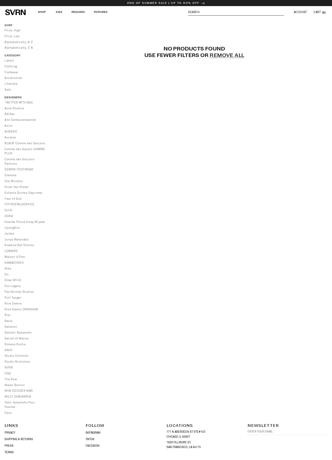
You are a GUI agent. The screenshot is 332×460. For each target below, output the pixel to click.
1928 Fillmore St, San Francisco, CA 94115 (183, 445)
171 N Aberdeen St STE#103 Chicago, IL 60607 (185, 434)
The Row (11, 379)
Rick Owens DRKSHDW (21, 309)
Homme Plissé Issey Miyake (25, 222)
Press (9, 445)
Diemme (10, 175)
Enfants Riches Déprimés (23, 193)
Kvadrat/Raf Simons (19, 245)
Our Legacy (13, 286)
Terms (9, 452)
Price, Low (12, 36)
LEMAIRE (11, 251)
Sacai (9, 321)
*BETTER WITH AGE (19, 102)
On (7, 274)
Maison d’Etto (15, 257)
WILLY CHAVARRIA (18, 396)
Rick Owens (13, 303)
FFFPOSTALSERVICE (20, 204)
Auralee (10, 137)
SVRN (9, 367)
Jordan (10, 233)
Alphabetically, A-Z (19, 42)
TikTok (90, 439)
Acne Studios (14, 108)
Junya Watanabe (16, 239)
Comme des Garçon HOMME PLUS (25, 151)
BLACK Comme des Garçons (25, 143)
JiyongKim (12, 227)
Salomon (11, 326)
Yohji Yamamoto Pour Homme (20, 405)
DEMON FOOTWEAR (19, 169)
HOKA (9, 216)
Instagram (93, 432)
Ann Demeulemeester (20, 119)
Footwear (11, 72)
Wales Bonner (15, 385)
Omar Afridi (13, 280)
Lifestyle (11, 83)
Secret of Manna (17, 338)
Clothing (11, 66)
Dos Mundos (14, 181)
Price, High (13, 30)
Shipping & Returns (19, 439)
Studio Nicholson (17, 361)
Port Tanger (13, 297)
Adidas (10, 114)
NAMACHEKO (14, 262)
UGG (8, 373)
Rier (8, 315)
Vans (8, 412)
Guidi (9, 210)
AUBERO (11, 131)
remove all (227, 55)
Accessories (14, 78)
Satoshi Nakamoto (18, 332)
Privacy (10, 432)
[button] (236, 12)
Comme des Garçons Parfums (19, 161)
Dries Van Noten (17, 187)
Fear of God (13, 198)
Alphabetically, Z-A (19, 47)
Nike (8, 268)
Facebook (93, 445)
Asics (9, 125)
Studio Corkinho (16, 355)
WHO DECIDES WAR (19, 390)
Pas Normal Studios (19, 291)
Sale (8, 89)
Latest (9, 60)
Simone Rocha (15, 344)
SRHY (8, 350)
